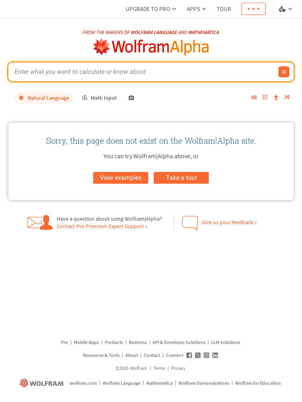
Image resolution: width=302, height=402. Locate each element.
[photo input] (131, 97)
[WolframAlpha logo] (151, 47)
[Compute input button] (283, 71)
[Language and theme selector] (286, 9)
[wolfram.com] (42, 383)
